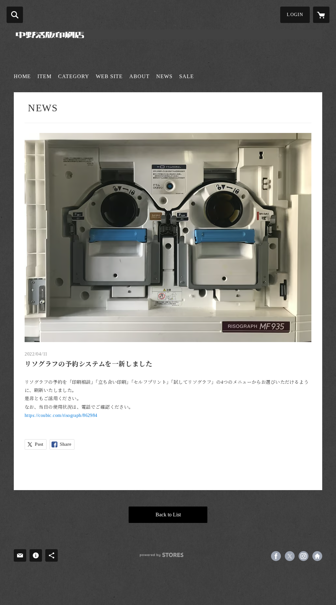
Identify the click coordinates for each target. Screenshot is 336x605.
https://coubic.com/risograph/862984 (61, 415)
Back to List (168, 514)
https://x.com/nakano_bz (290, 556)
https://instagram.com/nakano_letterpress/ (303, 556)
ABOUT (139, 76)
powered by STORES (161, 554)
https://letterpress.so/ (317, 556)
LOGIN (295, 14)
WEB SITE (109, 76)
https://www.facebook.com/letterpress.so (276, 556)
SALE (186, 76)
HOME (22, 76)
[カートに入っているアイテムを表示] (321, 15)
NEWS (164, 76)
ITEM (44, 76)
